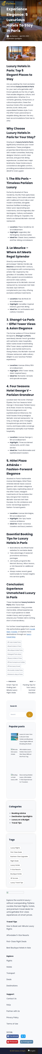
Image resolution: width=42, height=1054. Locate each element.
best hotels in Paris (14, 646)
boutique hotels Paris (15, 650)
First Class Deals (16, 852)
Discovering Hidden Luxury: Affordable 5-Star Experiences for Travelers (26, 778)
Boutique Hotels (16, 874)
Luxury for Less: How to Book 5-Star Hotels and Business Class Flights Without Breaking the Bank (26, 739)
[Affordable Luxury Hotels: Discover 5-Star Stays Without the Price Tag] (14, 753)
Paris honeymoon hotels (16, 662)
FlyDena (15, 36)
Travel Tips (17, 823)
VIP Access (14, 878)
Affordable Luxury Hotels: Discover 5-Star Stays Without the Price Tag (26, 753)
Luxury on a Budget (20, 819)
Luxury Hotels (15, 865)
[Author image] (8, 36)
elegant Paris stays (14, 654)
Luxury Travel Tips (16, 883)
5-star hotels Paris (14, 642)
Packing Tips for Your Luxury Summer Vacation (29, 687)
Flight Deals (14, 861)
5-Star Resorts (15, 869)
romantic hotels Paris (15, 670)
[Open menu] (39, 3)
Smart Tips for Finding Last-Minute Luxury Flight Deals (12, 687)
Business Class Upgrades (19, 856)
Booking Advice (19, 813)
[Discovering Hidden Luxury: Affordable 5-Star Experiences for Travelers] (14, 779)
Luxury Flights (15, 848)
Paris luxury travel (13, 666)
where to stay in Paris (15, 674)
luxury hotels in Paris (14, 658)
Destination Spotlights (14, 39)
